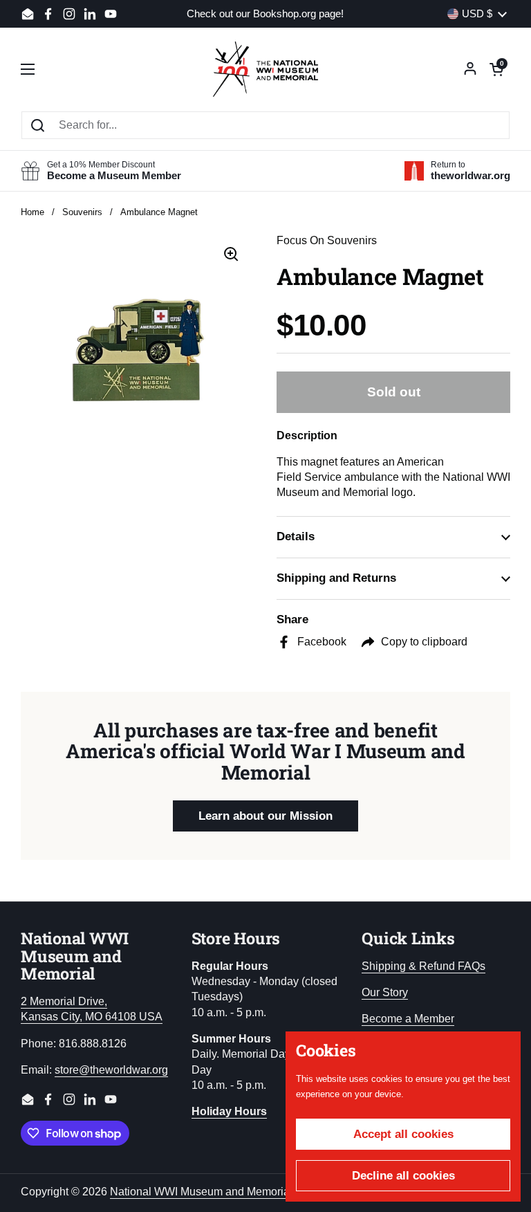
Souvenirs (82, 212)
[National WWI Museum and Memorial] (265, 69)
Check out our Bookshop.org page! (265, 14)
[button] (496, 69)
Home (32, 212)
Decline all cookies (403, 1175)
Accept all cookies (403, 1134)
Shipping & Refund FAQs (423, 966)
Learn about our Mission (265, 816)
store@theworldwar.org (111, 1070)
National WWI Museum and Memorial (201, 1191)
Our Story (385, 992)
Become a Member (408, 1019)
